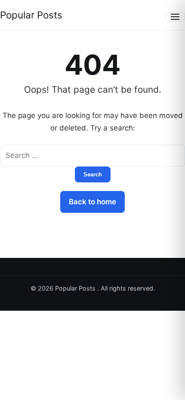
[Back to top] (166, 386)
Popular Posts (31, 15)
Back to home (92, 201)
